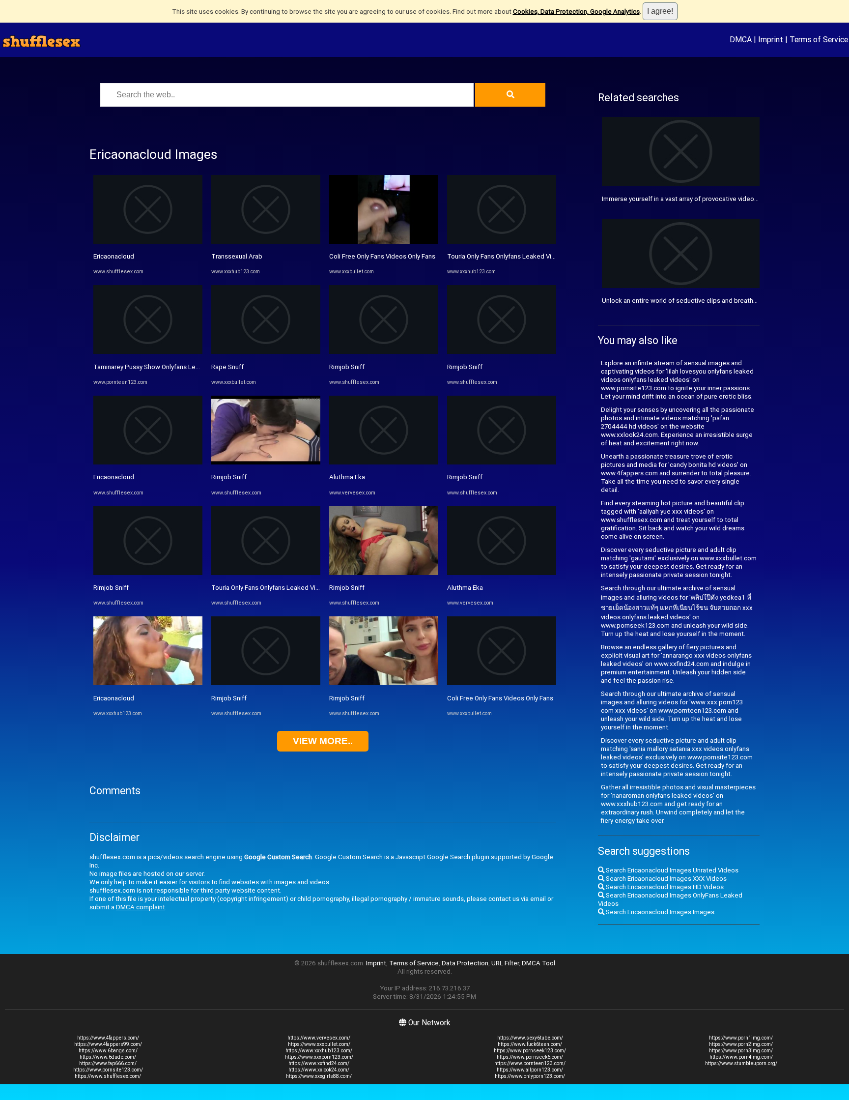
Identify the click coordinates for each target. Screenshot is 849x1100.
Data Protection (465, 963)
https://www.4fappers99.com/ (108, 1044)
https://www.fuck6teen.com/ (530, 1044)
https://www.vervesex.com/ (318, 1038)
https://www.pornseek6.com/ (530, 1057)
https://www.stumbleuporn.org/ (741, 1063)
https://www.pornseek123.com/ (530, 1050)
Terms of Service (819, 39)
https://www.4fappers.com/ (108, 1038)
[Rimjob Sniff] (147, 573)
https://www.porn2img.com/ (741, 1044)
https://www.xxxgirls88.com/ (319, 1076)
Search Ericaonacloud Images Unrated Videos (671, 870)
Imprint (770, 39)
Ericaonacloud (113, 256)
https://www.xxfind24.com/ (318, 1063)
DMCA (741, 39)
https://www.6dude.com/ (108, 1057)
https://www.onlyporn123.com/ (530, 1076)
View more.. (323, 741)
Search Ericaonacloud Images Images (659, 912)
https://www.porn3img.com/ (741, 1050)
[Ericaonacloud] (147, 241)
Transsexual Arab (236, 256)
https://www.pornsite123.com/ (108, 1070)
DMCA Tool (538, 963)
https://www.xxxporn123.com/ (319, 1057)
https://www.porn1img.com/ (741, 1038)
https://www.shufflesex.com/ (108, 1076)
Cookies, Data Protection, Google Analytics (576, 11)
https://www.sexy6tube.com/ (530, 1038)
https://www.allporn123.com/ (530, 1070)
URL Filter (505, 963)
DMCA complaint (140, 907)
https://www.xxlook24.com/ (318, 1070)
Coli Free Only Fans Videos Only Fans (382, 256)
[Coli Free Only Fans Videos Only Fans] (383, 241)
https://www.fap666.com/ (108, 1063)
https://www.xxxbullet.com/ (319, 1044)
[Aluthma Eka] (383, 462)
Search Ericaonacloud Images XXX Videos (665, 878)
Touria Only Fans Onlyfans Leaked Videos (271, 587)
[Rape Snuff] (265, 351)
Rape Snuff (227, 367)
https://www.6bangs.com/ (108, 1050)
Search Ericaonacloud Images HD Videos (664, 887)
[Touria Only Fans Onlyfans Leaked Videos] (265, 573)
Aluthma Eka (347, 477)
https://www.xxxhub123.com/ (318, 1050)
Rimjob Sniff (111, 587)
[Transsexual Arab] (265, 241)
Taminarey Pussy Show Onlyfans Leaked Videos (162, 367)
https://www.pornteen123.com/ (530, 1063)
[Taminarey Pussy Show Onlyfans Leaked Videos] (147, 351)
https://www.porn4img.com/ (741, 1057)
